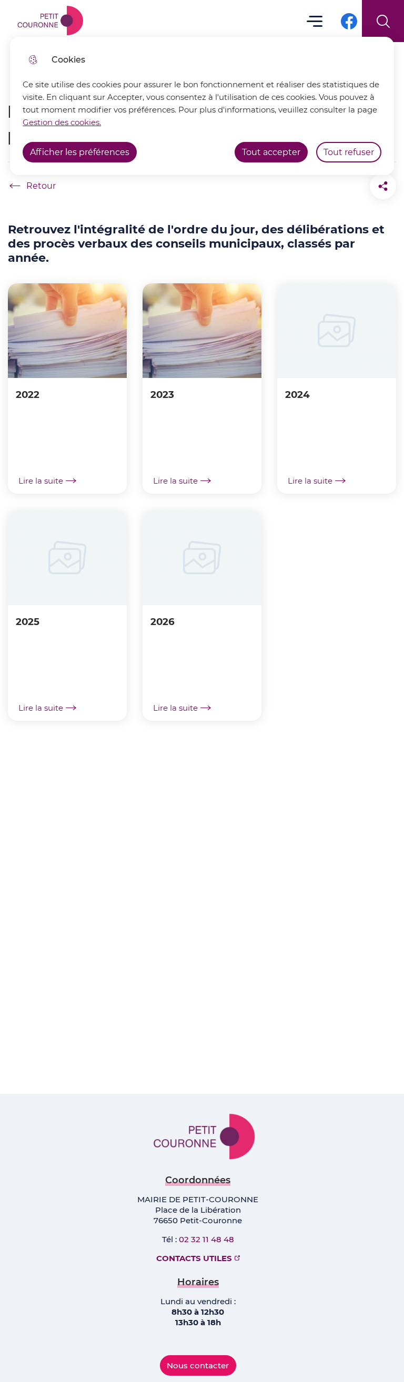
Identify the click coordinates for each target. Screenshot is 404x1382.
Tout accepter (271, 152)
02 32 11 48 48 (206, 1239)
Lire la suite (40, 481)
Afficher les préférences (79, 152)
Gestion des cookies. (62, 122)
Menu (315, 21)
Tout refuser (349, 152)
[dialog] (202, 106)
